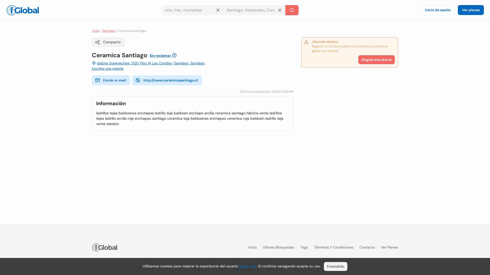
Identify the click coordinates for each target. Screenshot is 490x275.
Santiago (109, 31)
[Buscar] (292, 10)
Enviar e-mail (114, 80)
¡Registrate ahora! (376, 59)
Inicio (252, 247)
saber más (247, 266)
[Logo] (22, 10)
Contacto (367, 247)
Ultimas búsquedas (278, 247)
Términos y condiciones (333, 247)
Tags (304, 247)
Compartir (112, 42)
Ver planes (471, 10)
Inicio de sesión (438, 10)
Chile (95, 31)
